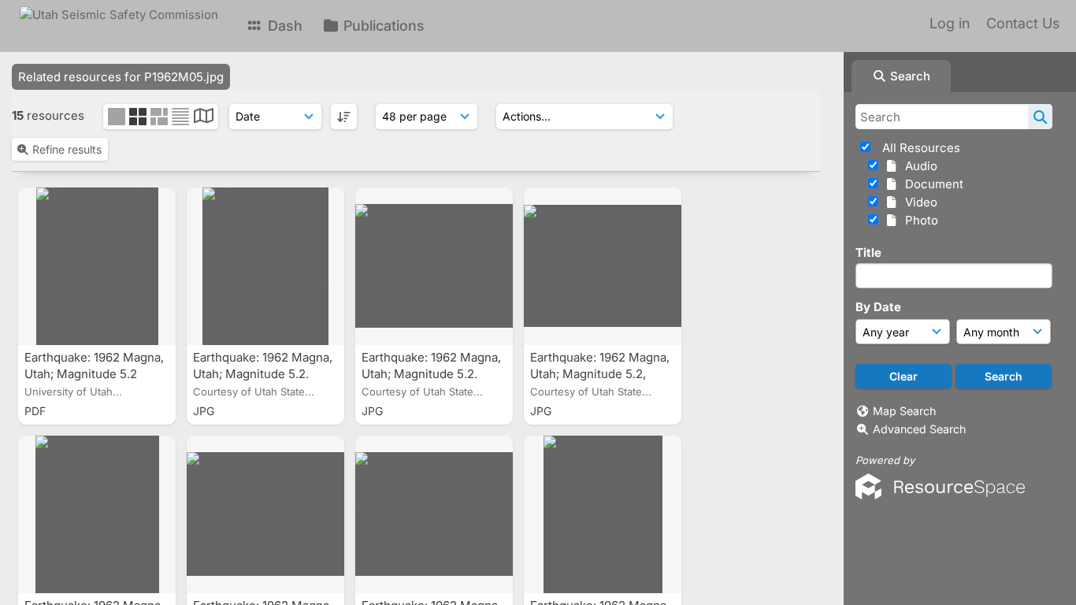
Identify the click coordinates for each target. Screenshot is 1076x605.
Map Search (904, 411)
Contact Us (1022, 23)
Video (918, 202)
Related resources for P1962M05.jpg (121, 76)
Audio (918, 165)
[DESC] (344, 116)
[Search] (1040, 116)
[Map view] (203, 117)
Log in (949, 23)
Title (868, 252)
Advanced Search (919, 429)
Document (931, 183)
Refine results (67, 149)
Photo (918, 220)
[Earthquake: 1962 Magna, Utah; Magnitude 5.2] (97, 266)
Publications (382, 25)
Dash (283, 25)
